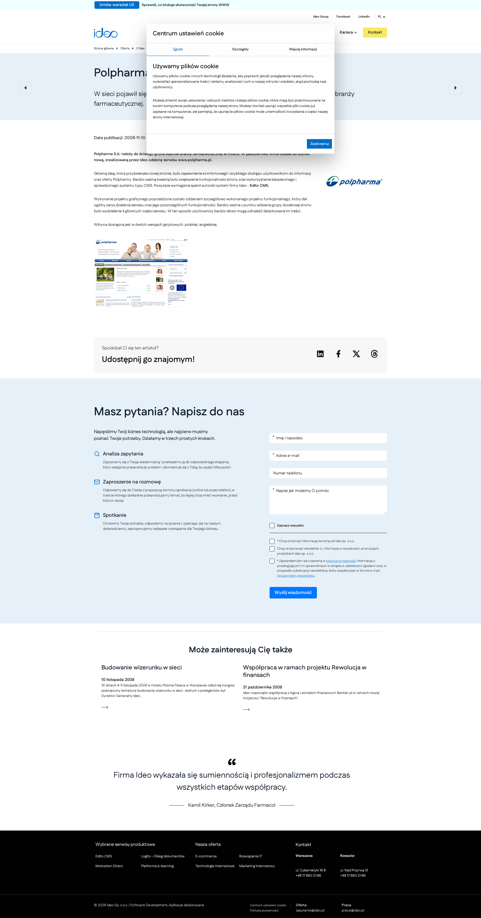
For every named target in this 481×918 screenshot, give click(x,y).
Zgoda (178, 49)
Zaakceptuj (319, 143)
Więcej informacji (303, 49)
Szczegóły (240, 49)
